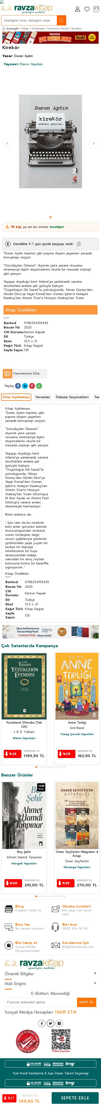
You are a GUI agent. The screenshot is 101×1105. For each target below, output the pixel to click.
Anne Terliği (77, 723)
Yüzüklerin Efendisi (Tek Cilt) (24, 725)
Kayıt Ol (87, 1002)
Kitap (25, 28)
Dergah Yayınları (24, 864)
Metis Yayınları (24, 738)
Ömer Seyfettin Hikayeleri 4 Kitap (77, 854)
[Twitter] (50, 1023)
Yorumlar (42, 397)
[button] (50, 217)
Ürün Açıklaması (16, 397)
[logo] (27, 9)
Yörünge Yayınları (76, 867)
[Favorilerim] (86, 9)
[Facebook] (42, 1023)
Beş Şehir (24, 852)
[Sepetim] (96, 9)
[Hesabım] (77, 9)
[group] (50, 141)
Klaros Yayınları (23, 64)
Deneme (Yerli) (57, 28)
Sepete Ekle (75, 1098)
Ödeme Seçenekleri (72, 397)
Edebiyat (38, 28)
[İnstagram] (59, 1023)
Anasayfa (12, 28)
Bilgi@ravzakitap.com (78, 947)
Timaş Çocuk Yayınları (77, 734)
